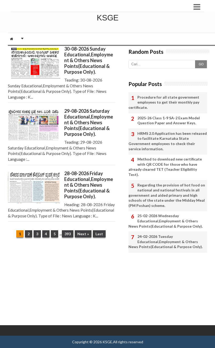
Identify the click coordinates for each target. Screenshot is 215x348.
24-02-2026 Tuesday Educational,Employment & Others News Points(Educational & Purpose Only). (165, 241)
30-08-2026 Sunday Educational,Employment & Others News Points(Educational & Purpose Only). (88, 60)
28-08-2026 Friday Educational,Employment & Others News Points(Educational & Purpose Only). (88, 184)
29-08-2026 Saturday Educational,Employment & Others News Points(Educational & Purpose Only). (88, 122)
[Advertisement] (61, 283)
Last (99, 234)
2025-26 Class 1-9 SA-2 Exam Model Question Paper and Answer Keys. (168, 120)
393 (67, 234)
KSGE (107, 342)
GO (201, 64)
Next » (83, 234)
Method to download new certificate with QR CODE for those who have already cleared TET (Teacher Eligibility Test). (165, 167)
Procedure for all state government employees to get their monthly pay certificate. (163, 102)
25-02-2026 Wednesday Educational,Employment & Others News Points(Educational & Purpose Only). (165, 220)
